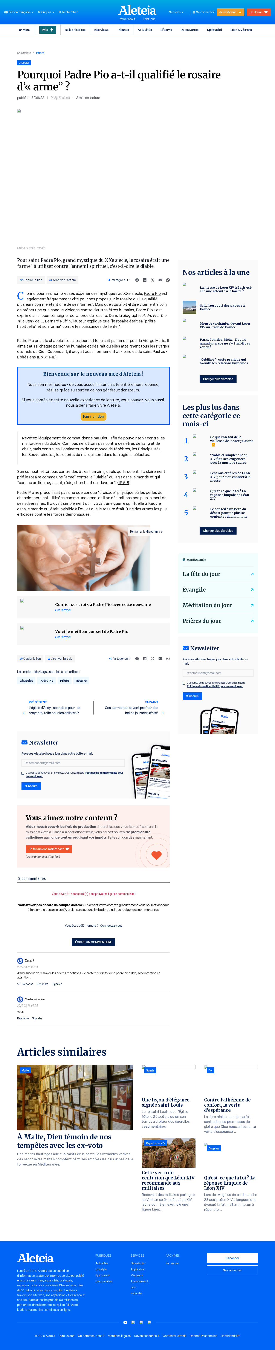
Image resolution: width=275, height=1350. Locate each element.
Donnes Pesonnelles (203, 1336)
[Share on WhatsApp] (168, 280)
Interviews (101, 30)
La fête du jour (201, 574)
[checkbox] (22, 773)
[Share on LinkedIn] (145, 280)
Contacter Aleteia (174, 1336)
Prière (40, 53)
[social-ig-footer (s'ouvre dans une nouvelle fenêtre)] (150, 1322)
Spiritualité (214, 30)
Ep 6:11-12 (46, 357)
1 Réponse (26, 984)
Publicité (136, 1293)
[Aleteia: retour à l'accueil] (137, 9)
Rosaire (81, 681)
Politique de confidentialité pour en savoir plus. (215, 686)
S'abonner (232, 1258)
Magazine (137, 1275)
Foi (210, 1070)
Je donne (256, 12)
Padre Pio (152, 293)
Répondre (42, 984)
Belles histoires (75, 30)
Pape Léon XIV (155, 1143)
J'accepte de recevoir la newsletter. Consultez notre (74, 774)
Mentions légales (119, 1336)
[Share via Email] (160, 280)
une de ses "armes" (76, 304)
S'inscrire (31, 786)
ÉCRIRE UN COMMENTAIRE (93, 942)
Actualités (145, 30)
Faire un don (93, 416)
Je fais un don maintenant (46, 849)
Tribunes (123, 30)
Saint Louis (149, 19)
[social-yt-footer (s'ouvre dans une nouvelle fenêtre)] (125, 1322)
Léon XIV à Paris (241, 30)
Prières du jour (202, 621)
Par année (172, 1263)
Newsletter (138, 1263)
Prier (45, 30)
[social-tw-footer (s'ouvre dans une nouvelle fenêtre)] (142, 1322)
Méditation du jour (207, 605)
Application (138, 1269)
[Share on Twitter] (152, 280)
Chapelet (26, 681)
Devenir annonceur (146, 1336)
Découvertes (190, 30)
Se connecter (205, 12)
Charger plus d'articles (218, 379)
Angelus (213, 1148)
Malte (25, 1070)
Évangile (194, 589)
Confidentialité (230, 1336)
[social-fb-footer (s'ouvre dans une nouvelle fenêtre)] (133, 1322)
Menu (27, 30)
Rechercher (70, 12)
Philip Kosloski (60, 98)
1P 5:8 (123, 482)
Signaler (57, 984)
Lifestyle (166, 30)
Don (133, 1287)
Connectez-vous (111, 925)
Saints (150, 1070)
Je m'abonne (228, 12)
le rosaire (107, 508)
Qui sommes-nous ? (91, 1336)
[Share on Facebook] (137, 280)
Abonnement (139, 1281)
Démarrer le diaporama (145, 531)
